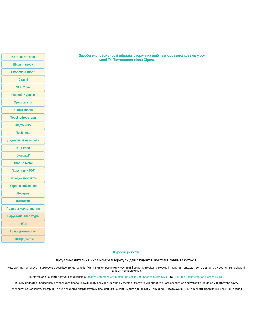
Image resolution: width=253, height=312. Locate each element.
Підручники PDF (23, 170)
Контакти (23, 201)
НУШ (23, 223)
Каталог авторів (23, 57)
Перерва (23, 193)
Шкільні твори (23, 64)
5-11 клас (23, 148)
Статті (23, 79)
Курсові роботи (126, 252)
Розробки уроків (23, 95)
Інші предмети (23, 239)
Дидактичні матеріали (23, 140)
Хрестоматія (23, 102)
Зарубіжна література (23, 216)
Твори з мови (23, 163)
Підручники (23, 125)
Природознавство (23, 231)
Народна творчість (23, 178)
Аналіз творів (23, 110)
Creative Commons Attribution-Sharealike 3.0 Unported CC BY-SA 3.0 (127, 277)
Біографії (23, 155)
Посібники (23, 132)
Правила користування (23, 208)
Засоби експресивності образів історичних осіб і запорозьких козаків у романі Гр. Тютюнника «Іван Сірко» (142, 57)
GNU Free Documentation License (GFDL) (198, 277)
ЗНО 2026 (23, 87)
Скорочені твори (23, 72)
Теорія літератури (23, 117)
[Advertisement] (126, 25)
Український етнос (23, 186)
